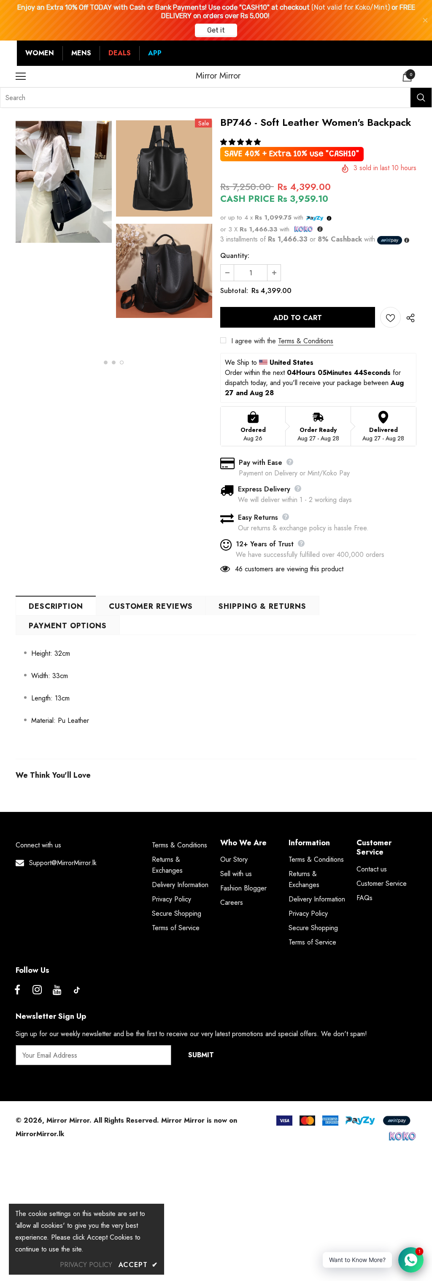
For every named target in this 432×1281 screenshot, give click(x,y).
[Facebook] (17, 990)
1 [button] (106, 362)
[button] (241, 142)
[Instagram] (37, 990)
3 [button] (122, 362)
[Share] (408, 317)
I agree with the (253, 341)
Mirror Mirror (218, 76)
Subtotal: (234, 291)
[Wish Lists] (390, 317)
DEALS (119, 53)
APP (155, 53)
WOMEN (39, 53)
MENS (81, 53)
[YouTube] (57, 990)
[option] (64, 184)
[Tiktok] (76, 990)
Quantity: (234, 256)
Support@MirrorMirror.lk (63, 863)
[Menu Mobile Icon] (21, 76)
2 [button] (114, 362)
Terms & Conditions (305, 341)
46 (239, 569)
